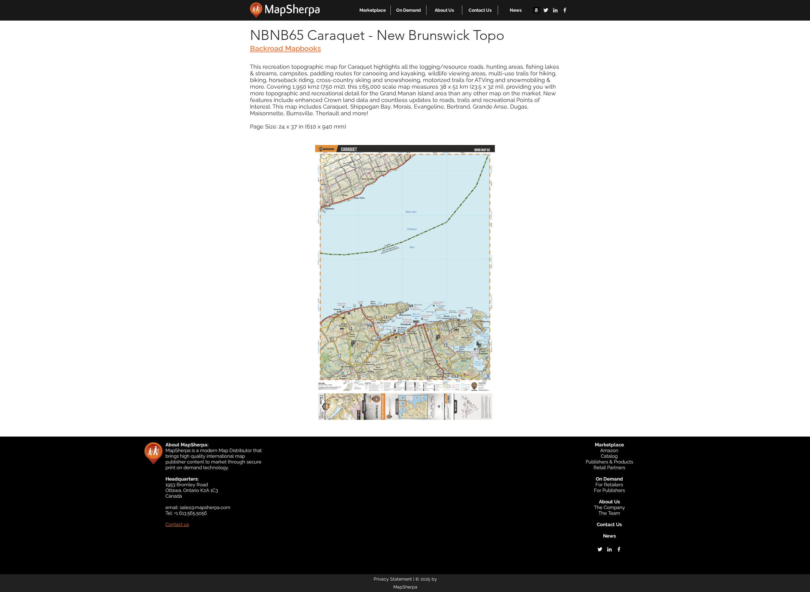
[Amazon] (536, 10)
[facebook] (565, 10)
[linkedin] (555, 10)
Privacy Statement (393, 579)
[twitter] (546, 10)
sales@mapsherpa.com (205, 507)
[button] (372, 10)
